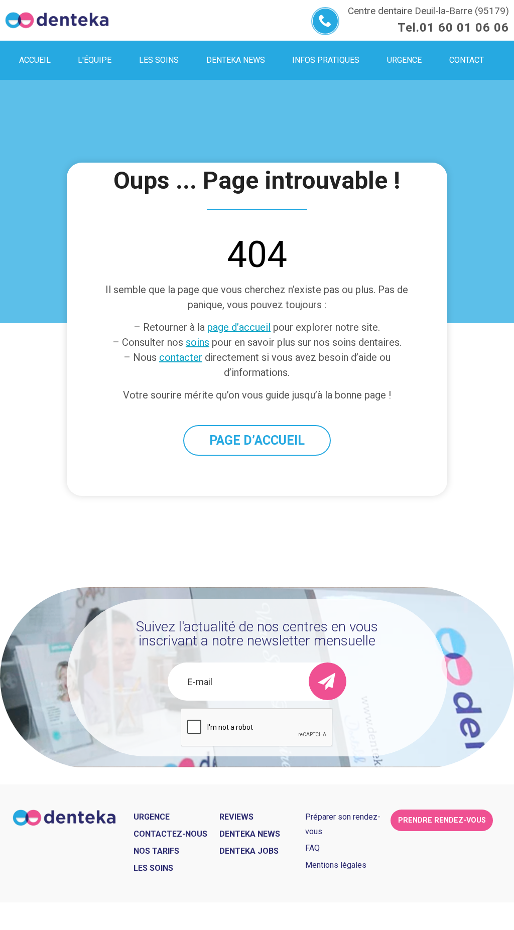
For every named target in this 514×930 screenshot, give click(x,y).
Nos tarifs (156, 851)
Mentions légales (335, 865)
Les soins (153, 868)
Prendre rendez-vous (442, 820)
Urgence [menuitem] (404, 60)
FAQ (312, 848)
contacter (180, 357)
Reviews (236, 817)
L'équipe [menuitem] (94, 60)
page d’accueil (239, 327)
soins (197, 342)
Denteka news (249, 834)
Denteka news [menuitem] (235, 60)
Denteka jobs (249, 851)
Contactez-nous (170, 834)
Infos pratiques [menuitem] (325, 60)
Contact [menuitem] (466, 60)
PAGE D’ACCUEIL (257, 440)
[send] (327, 681)
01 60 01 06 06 (464, 28)
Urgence (152, 817)
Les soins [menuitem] (159, 60)
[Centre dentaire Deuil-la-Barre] (57, 20)
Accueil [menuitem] (35, 60)
